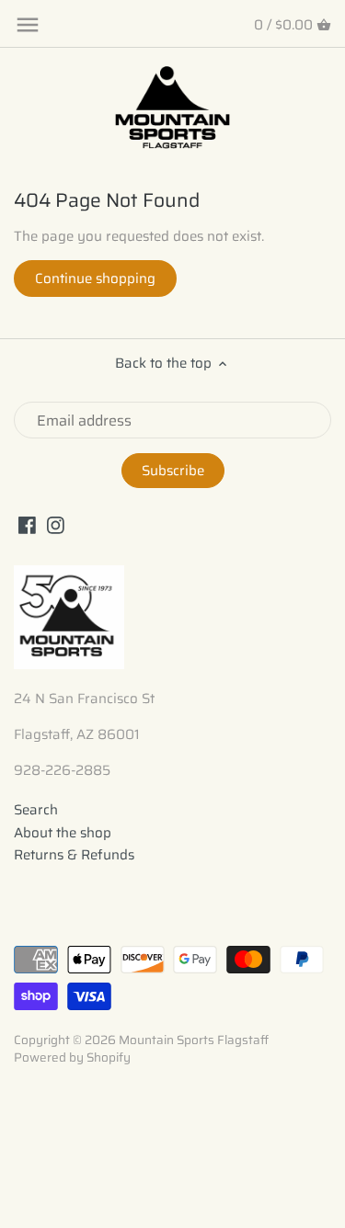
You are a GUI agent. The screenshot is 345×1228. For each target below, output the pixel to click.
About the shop (62, 833)
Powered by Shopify (72, 1057)
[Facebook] (27, 524)
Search (36, 810)
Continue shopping (95, 278)
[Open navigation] (27, 25)
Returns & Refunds (74, 855)
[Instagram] (55, 524)
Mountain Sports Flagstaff (194, 1040)
